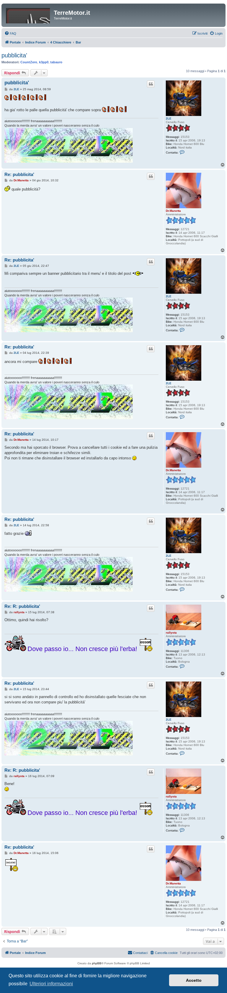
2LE (168, 118)
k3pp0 (43, 62)
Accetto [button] (194, 980)
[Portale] (28, 14)
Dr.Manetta (173, 210)
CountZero (28, 62)
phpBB (96, 963)
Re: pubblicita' (19, 174)
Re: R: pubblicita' (22, 606)
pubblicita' (14, 55)
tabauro (56, 62)
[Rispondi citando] (151, 84)
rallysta (171, 632)
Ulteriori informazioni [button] (51, 983)
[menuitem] (10, 33)
